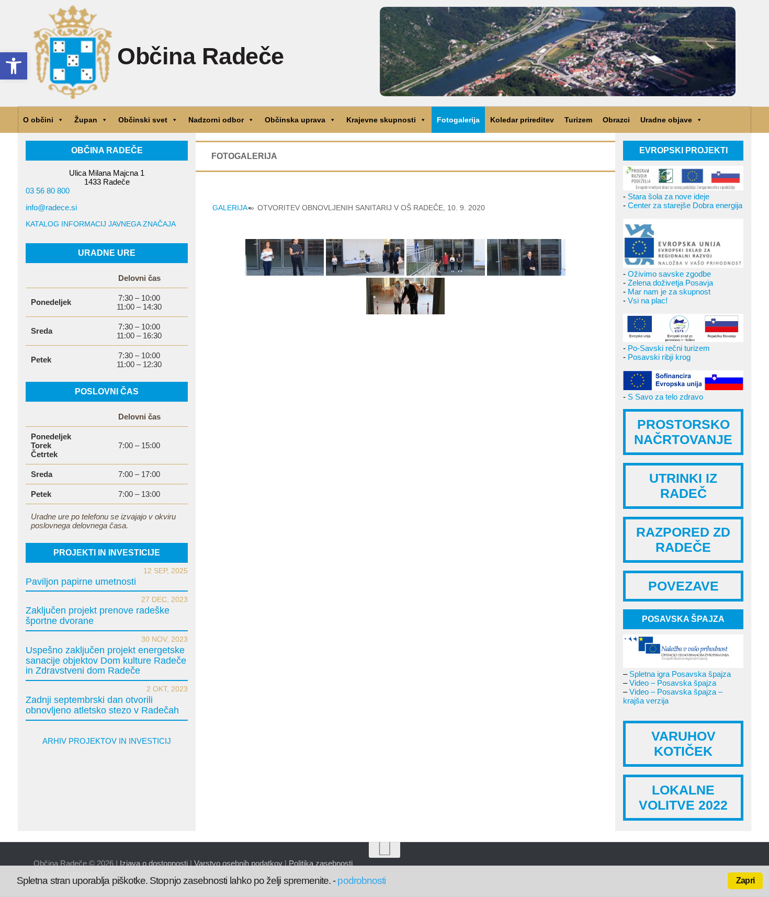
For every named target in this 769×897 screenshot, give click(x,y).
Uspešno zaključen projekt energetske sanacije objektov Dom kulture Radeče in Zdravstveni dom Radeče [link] (106, 660)
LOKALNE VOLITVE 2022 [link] (683, 797)
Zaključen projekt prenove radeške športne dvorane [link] (97, 615)
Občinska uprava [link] (295, 120)
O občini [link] (38, 120)
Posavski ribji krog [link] (659, 357)
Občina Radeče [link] (200, 56)
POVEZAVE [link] (683, 585)
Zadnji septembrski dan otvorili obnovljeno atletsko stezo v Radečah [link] (102, 705)
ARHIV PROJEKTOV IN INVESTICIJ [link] (106, 740)
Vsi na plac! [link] (648, 300)
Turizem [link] (578, 120)
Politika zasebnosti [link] (321, 863)
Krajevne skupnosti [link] (381, 120)
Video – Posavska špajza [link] (672, 682)
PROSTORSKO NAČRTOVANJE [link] (683, 432)
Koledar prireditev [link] (522, 120)
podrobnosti (361, 880)
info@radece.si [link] (51, 207)
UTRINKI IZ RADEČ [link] (683, 486)
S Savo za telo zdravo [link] (665, 396)
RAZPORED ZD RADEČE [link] (683, 539)
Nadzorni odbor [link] (216, 120)
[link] (13, 66)
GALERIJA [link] (229, 207)
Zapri (745, 880)
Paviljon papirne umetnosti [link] (81, 581)
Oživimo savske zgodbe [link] (669, 273)
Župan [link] (85, 120)
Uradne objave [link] (666, 120)
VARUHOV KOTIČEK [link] (683, 743)
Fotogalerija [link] (458, 120)
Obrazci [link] (616, 120)
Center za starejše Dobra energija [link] (685, 205)
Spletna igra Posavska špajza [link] (680, 673)
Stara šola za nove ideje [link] (668, 196)
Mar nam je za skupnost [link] (669, 291)
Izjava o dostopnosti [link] (154, 863)
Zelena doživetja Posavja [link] (670, 282)
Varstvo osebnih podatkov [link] (238, 863)
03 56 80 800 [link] (48, 190)
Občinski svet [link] (142, 120)
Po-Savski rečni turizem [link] (669, 348)
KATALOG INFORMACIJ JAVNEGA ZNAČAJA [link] (101, 224)
